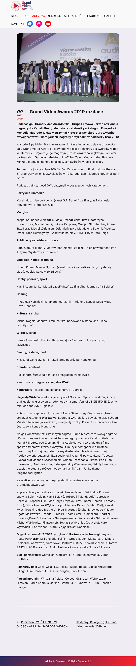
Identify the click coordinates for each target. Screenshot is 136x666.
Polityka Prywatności (79, 661)
